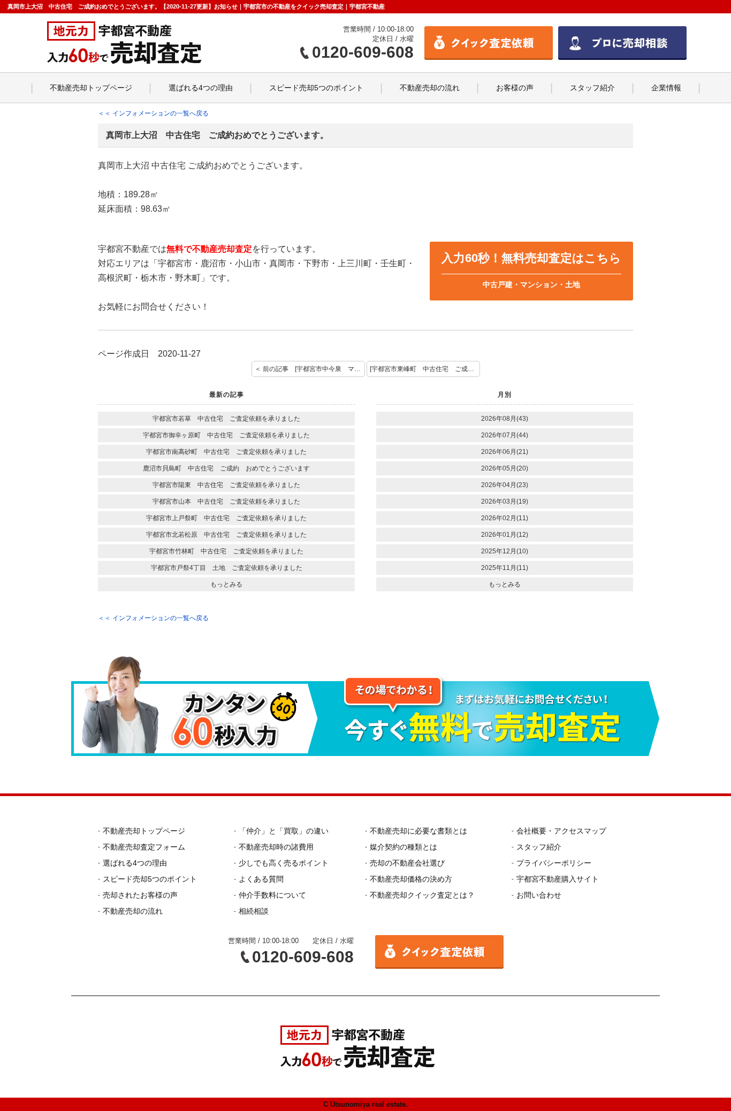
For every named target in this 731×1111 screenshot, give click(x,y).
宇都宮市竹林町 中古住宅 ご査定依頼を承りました (226, 551)
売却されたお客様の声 (140, 895)
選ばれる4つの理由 (201, 87)
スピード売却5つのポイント (316, 87)
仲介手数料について (272, 895)
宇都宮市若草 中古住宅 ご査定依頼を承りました (226, 418)
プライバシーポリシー (553, 863)
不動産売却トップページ (91, 87)
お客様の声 (515, 87)
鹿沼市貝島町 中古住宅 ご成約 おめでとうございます (226, 468)
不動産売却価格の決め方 (411, 879)
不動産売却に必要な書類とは (418, 831)
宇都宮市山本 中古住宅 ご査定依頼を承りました (226, 501)
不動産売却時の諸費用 (276, 847)
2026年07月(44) (504, 435)
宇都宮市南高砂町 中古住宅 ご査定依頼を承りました (226, 452)
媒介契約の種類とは (403, 847)
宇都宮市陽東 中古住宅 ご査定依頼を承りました (226, 485)
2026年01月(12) (504, 534)
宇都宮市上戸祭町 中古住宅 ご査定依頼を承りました (226, 518)
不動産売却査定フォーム (144, 847)
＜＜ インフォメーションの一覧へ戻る (153, 113)
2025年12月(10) (504, 551)
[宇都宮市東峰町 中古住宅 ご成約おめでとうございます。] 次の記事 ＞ (425, 369)
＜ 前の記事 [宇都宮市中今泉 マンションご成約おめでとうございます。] (310, 369)
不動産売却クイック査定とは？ (422, 895)
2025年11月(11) (504, 568)
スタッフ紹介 (592, 87)
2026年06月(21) (504, 452)
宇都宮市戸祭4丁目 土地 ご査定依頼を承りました (226, 568)
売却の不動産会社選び (407, 863)
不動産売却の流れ (430, 87)
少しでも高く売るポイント (284, 863)
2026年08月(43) (504, 418)
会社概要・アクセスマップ (561, 831)
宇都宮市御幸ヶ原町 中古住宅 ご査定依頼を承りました (226, 435)
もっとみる (226, 584)
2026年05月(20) (504, 468)
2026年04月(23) (504, 485)
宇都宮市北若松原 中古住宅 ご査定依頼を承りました (226, 534)
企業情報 (666, 87)
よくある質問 (261, 879)
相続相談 (254, 911)
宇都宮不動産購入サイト (557, 879)
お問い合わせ (538, 895)
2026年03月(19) (504, 501)
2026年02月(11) (504, 518)
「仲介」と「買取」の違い (284, 831)
